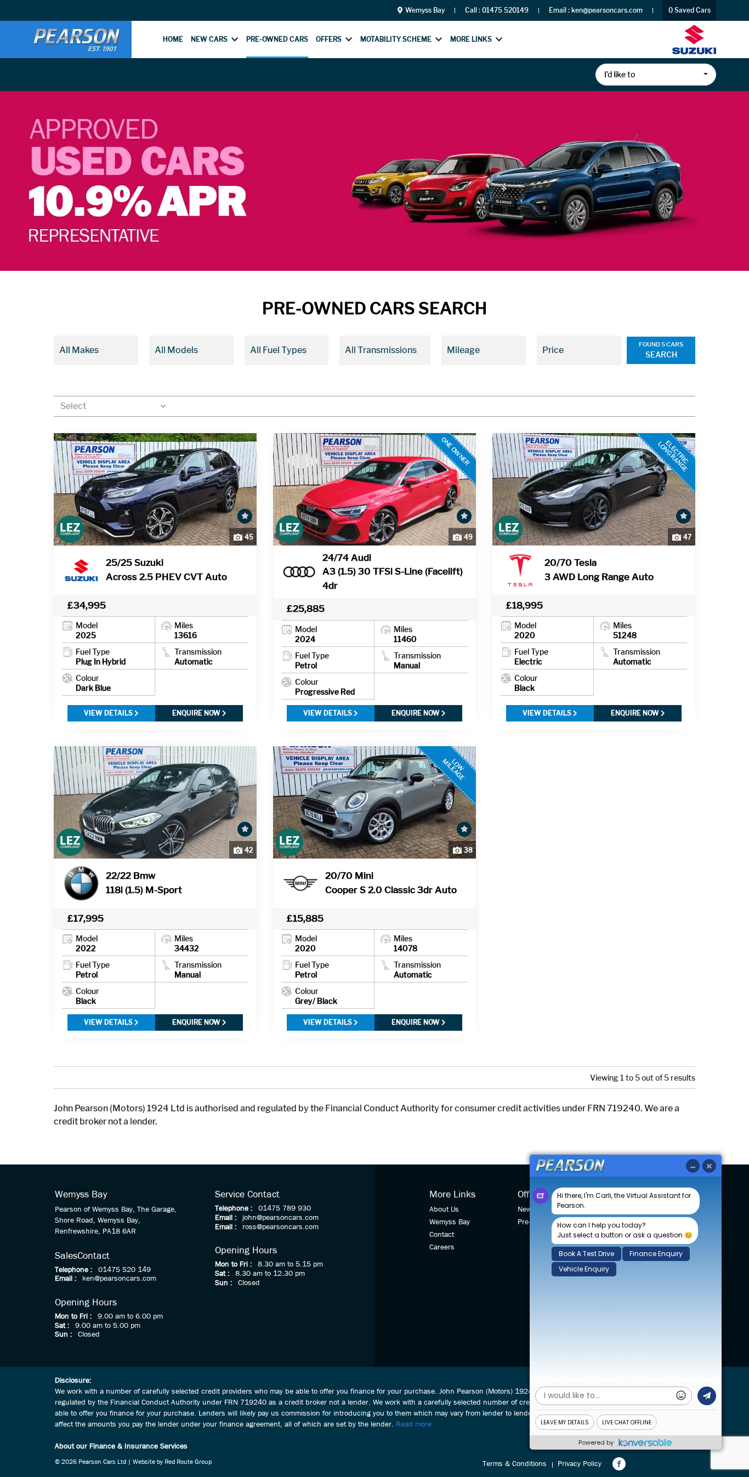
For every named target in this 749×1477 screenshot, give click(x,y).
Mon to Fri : (73, 1316)
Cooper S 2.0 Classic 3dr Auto (391, 882)
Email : (66, 1278)
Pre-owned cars (277, 39)
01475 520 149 (124, 1270)
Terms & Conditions (515, 1464)
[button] (655, 75)
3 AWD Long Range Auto (599, 569)
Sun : (63, 1334)
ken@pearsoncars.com (607, 10)
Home (173, 39)
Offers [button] (329, 39)
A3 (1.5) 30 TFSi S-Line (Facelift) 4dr (392, 571)
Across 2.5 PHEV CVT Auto (166, 569)
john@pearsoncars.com (280, 1218)
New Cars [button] (209, 39)
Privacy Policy (580, 1464)
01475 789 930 (284, 1208)
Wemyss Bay (424, 10)
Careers (442, 1247)
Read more (414, 1424)
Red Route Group (188, 1462)
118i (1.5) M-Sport (144, 882)
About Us (444, 1209)
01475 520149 (505, 10)
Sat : (62, 1326)
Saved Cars (689, 10)
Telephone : (74, 1270)
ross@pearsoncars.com (280, 1227)
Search (661, 354)
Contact (441, 1235)
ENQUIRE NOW (197, 713)
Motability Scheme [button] (396, 39)
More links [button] (471, 39)
